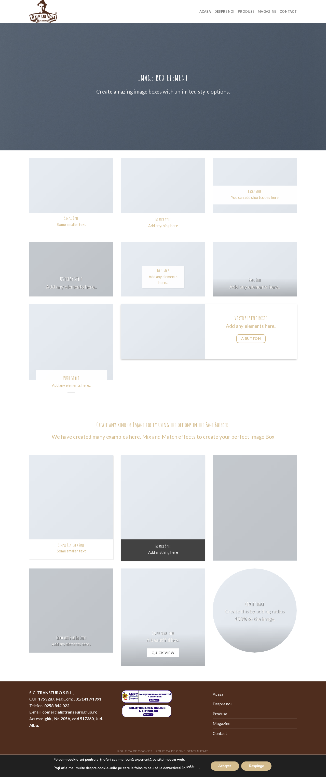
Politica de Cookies (135, 751)
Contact (288, 11)
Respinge (256, 765)
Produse (246, 11)
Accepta (225, 765)
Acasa (205, 11)
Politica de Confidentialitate (182, 751)
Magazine (267, 11)
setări (191, 766)
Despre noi (224, 11)
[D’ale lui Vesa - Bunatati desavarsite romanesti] (54, 11)
